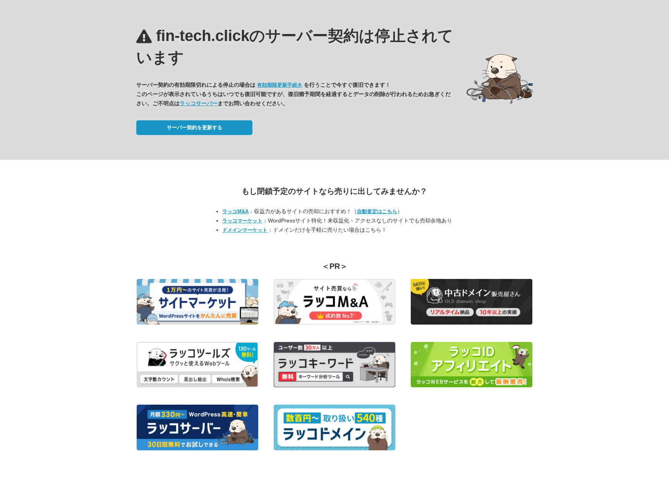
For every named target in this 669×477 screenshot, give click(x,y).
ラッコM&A (235, 211)
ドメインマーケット (245, 230)
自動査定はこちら (377, 211)
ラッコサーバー (199, 103)
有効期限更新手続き (279, 85)
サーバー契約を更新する (194, 127)
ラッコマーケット (242, 221)
